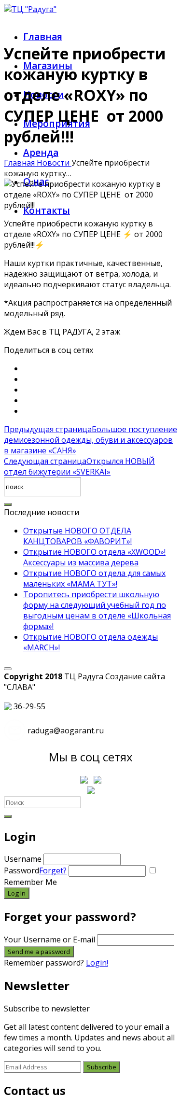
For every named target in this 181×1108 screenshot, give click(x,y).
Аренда (40, 152)
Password (35, 870)
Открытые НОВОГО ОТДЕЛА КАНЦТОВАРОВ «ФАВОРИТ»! (77, 536)
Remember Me (30, 882)
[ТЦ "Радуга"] (30, 9)
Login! (97, 962)
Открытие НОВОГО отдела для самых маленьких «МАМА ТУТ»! (94, 578)
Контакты (46, 210)
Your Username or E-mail (49, 939)
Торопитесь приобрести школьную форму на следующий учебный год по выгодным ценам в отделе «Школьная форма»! (97, 610)
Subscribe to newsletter (47, 1008)
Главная (42, 36)
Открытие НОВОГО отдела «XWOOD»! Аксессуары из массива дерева (94, 557)
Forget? (53, 870)
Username (23, 859)
